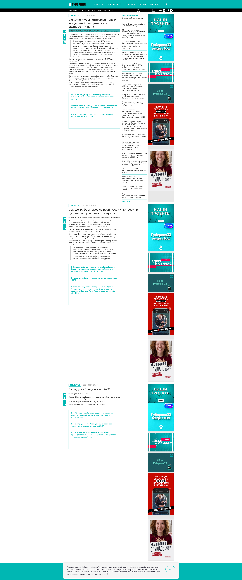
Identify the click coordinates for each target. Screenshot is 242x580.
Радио (142, 4)
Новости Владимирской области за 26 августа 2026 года (134, 25)
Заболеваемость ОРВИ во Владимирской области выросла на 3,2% (134, 170)
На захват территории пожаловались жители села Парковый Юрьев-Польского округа (132, 179)
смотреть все (126, 201)
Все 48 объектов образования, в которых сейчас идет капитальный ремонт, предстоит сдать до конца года (92, 415)
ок (170, 569)
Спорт (99, 10)
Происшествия (108, 10)
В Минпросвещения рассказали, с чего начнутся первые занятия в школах (92, 116)
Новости (98, 4)
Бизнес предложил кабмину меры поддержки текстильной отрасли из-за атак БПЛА (91, 425)
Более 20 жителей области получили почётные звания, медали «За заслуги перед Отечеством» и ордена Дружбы (133, 66)
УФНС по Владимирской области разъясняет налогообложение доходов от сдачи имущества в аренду (92, 97)
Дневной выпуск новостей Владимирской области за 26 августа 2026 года (132, 104)
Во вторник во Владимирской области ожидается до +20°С (94, 279)
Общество (82, 10)
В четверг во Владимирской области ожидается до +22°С (132, 19)
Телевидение (114, 4)
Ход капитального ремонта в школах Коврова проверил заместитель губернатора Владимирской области (132, 87)
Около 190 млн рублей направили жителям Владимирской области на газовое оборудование (134, 163)
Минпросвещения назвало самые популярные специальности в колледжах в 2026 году (134, 155)
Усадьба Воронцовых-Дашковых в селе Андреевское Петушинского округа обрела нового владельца (94, 107)
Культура (91, 10)
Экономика (73, 10)
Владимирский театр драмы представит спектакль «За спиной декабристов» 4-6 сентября (134, 195)
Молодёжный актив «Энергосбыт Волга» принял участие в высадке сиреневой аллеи (134, 136)
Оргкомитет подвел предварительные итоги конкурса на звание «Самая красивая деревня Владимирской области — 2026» (134, 113)
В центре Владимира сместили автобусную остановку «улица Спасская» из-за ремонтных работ (134, 96)
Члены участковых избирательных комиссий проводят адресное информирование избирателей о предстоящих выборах (93, 435)
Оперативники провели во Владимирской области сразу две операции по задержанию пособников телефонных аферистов (134, 44)
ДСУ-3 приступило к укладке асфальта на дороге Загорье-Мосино (132, 188)
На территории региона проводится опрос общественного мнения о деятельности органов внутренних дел (131, 145)
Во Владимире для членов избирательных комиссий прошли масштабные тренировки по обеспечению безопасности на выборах (134, 77)
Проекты (130, 4)
